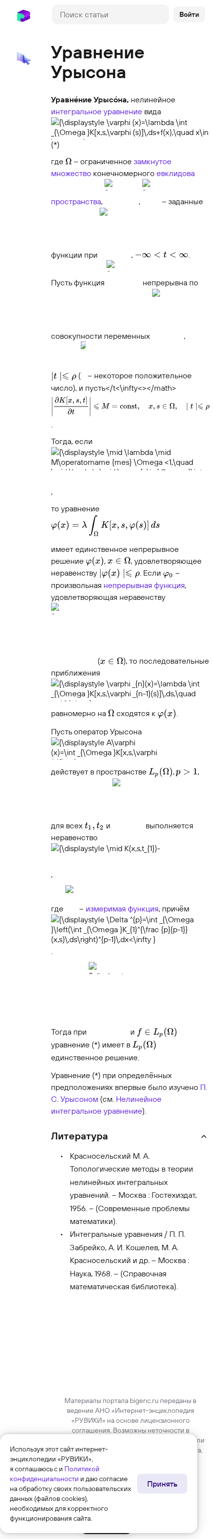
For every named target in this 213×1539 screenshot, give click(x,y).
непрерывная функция (144, 585)
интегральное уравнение (96, 111)
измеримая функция (122, 908)
